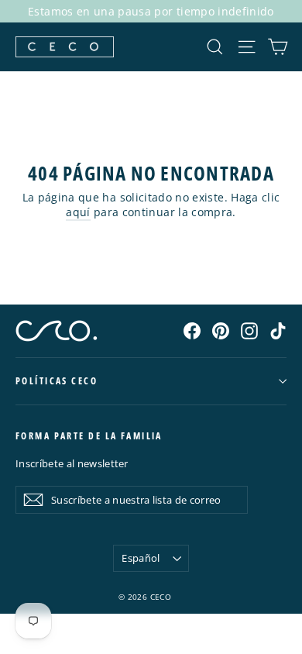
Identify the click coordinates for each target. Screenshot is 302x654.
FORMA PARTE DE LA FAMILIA (89, 435)
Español (141, 558)
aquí (78, 212)
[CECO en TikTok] (278, 330)
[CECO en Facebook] (192, 330)
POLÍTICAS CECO (56, 380)
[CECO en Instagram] (249, 330)
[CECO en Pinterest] (220, 330)
